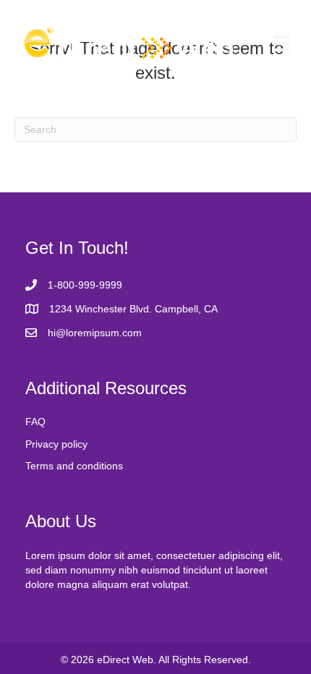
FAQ (35, 421)
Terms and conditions (74, 466)
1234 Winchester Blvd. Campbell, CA (133, 309)
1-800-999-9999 (85, 285)
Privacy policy (56, 444)
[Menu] (281, 43)
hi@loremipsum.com (95, 332)
